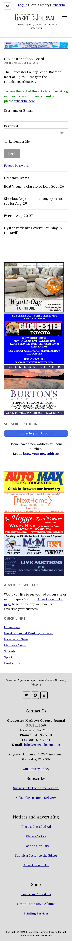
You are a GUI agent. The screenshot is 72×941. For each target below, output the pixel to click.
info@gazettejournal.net (42, 744)
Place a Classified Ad (36, 826)
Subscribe (59, 5)
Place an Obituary (36, 846)
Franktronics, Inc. (42, 935)
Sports (9, 657)
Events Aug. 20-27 (18, 215)
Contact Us (12, 663)
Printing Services (36, 913)
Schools (9, 651)
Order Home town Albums (36, 903)
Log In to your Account (36, 433)
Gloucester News (16, 639)
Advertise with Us (36, 865)
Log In (22, 5)
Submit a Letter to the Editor (36, 855)
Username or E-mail (18, 110)
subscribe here (24, 101)
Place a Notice (36, 836)
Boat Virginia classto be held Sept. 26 (34, 186)
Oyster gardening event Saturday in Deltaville (33, 230)
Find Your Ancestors (36, 894)
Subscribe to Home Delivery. (36, 797)
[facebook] (35, 695)
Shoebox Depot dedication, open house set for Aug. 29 (35, 201)
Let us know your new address (36, 453)
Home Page (12, 627)
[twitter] (26, 695)
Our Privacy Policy (36, 768)
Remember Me (19, 141)
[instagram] (44, 695)
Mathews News (15, 645)
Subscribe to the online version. (36, 788)
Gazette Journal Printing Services (28, 633)
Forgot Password (16, 165)
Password (11, 126)
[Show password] (62, 132)
